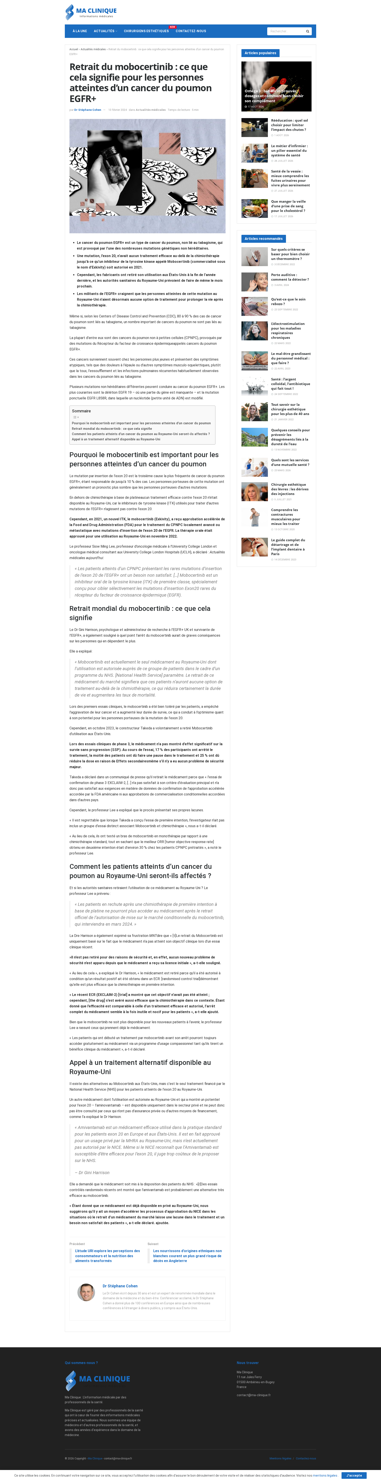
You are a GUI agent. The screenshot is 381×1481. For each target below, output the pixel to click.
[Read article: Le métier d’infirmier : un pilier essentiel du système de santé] (254, 153)
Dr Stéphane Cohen (87, 109)
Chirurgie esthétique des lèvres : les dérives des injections (289, 489)
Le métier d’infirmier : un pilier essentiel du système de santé (289, 150)
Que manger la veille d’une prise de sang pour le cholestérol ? (288, 206)
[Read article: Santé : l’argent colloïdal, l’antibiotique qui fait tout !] (254, 386)
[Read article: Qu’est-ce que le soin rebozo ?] (254, 306)
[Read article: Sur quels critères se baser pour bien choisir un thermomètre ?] (254, 256)
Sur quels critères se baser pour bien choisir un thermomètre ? (290, 254)
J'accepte (354, 1475)
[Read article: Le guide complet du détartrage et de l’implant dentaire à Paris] (254, 547)
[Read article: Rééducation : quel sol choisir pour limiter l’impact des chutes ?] (254, 127)
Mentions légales (280, 1458)
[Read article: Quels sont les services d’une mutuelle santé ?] (254, 467)
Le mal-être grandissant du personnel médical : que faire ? (291, 358)
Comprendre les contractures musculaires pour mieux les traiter (285, 517)
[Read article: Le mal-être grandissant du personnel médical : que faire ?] (254, 360)
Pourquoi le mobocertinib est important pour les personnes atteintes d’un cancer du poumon (141, 423)
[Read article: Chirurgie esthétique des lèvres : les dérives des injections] (254, 491)
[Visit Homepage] (91, 12)
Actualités (104, 31)
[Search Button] (308, 31)
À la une (80, 31)
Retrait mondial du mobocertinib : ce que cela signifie (112, 429)
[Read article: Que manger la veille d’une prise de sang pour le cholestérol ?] (254, 208)
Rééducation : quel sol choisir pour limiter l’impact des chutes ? (289, 125)
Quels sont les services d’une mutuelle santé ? (290, 462)
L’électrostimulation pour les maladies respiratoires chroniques (288, 330)
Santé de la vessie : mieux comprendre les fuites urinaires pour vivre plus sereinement (290, 178)
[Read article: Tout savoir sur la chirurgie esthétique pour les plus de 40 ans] (254, 411)
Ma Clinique (95, 1458)
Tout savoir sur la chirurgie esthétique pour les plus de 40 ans (290, 409)
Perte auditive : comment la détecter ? (290, 277)
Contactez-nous (191, 31)
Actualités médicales (93, 49)
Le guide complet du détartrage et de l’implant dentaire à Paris (288, 547)
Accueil (73, 49)
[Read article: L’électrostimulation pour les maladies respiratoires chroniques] (254, 330)
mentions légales (325, 1475)
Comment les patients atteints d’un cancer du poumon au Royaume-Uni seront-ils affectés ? (141, 434)
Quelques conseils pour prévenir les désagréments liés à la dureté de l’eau (290, 437)
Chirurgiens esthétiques (148, 29)
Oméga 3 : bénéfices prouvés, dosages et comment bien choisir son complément (274, 95)
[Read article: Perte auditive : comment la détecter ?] (254, 281)
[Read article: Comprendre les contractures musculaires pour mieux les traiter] (254, 517)
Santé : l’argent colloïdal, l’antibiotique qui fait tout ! (290, 384)
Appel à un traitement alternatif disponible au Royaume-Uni (116, 439)
